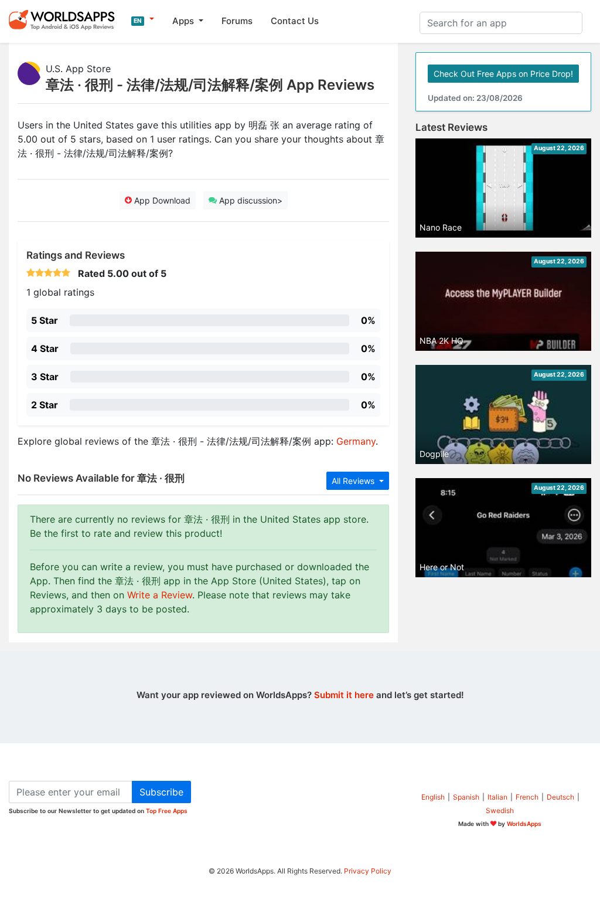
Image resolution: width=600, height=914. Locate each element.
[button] (142, 19)
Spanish (466, 797)
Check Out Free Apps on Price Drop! (503, 74)
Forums (237, 20)
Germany (356, 441)
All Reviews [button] (354, 481)
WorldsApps (524, 823)
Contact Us (295, 20)
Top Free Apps (167, 810)
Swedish (500, 810)
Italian (497, 797)
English (433, 797)
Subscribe (161, 792)
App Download (161, 200)
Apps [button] (184, 20)
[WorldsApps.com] (65, 19)
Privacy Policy (367, 870)
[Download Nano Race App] (503, 187)
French (527, 797)
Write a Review (159, 595)
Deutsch (560, 797)
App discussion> (249, 200)
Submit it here (344, 694)
